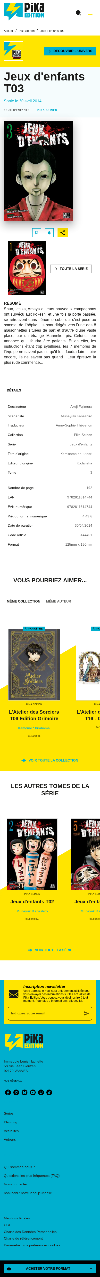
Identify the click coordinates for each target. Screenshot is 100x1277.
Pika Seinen (27, 31)
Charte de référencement (23, 1238)
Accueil (9, 31)
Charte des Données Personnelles (30, 1232)
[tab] (14, 390)
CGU (7, 1225)
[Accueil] (24, 11)
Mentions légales (17, 1218)
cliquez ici (75, 1000)
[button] (70, 51)
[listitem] (8, 1092)
